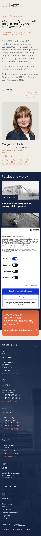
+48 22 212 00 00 (11, 367)
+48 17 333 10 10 (11, 450)
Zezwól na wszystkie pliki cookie (20, 291)
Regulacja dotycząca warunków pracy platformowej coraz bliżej (20, 222)
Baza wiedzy (16, 16)
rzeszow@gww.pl (10, 456)
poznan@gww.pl (10, 401)
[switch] (15, 265)
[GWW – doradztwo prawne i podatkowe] (10, 5)
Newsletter (6, 510)
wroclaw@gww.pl (10, 428)
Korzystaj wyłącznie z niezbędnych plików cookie (20, 303)
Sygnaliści (6, 516)
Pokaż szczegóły (31, 285)
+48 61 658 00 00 (12, 395)
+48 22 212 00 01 (11, 370)
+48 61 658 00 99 (11, 398)
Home (5, 16)
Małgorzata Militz (24, 32)
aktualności (7, 32)
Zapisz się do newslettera (17, 330)
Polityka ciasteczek (10, 513)
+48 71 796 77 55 (12, 423)
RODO (4, 507)
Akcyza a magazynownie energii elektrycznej (20, 190)
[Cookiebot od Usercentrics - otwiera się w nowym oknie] (30, 230)
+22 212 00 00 (7, 152)
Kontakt (5, 518)
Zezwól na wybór (20, 297)
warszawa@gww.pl (11, 373)
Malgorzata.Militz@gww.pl (12, 150)
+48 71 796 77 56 (11, 425)
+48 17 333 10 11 (10, 453)
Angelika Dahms (10, 34)
